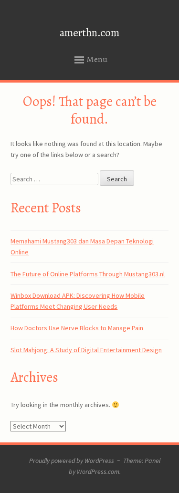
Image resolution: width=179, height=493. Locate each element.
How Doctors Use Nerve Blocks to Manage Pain (77, 328)
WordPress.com (98, 471)
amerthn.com (89, 32)
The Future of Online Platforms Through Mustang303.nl (88, 274)
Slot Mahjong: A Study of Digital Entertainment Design (86, 350)
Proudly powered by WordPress (71, 460)
